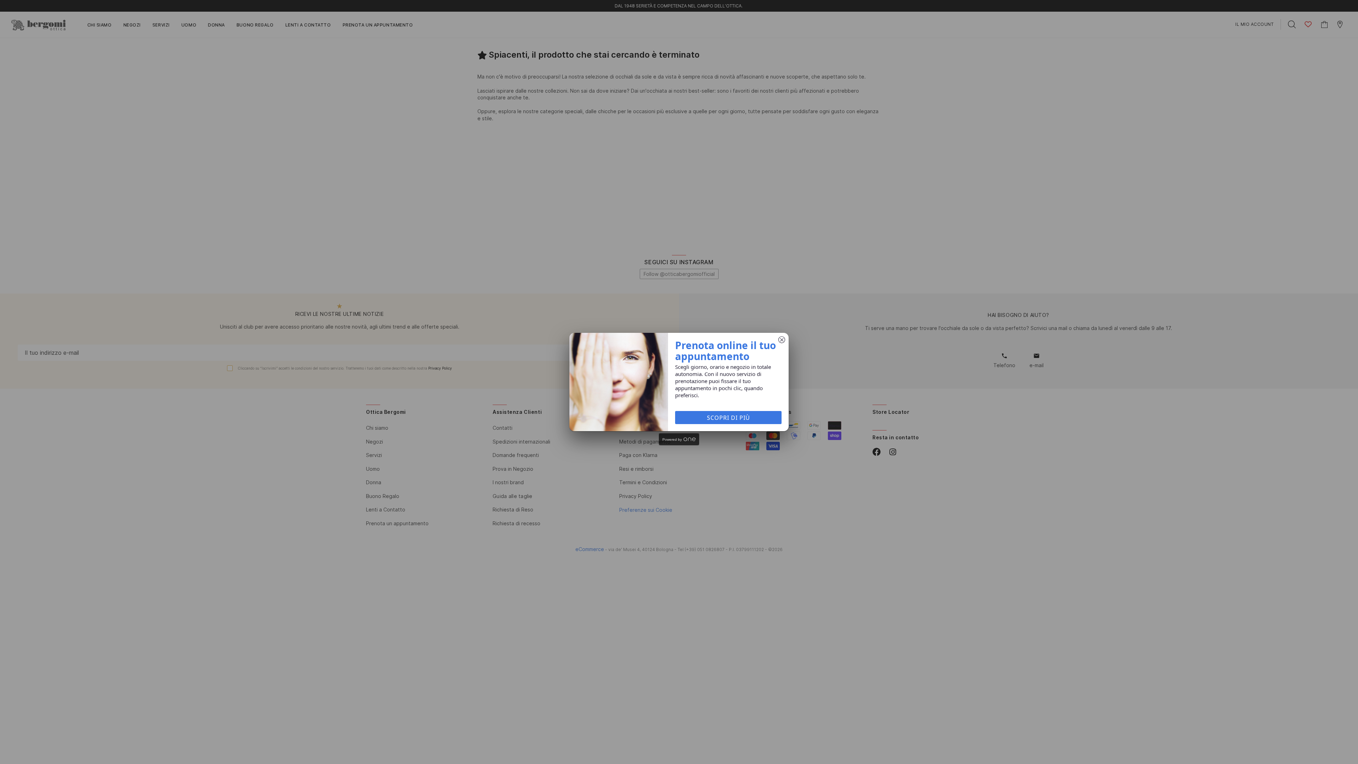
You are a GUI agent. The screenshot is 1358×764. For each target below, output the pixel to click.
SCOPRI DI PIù (728, 418)
